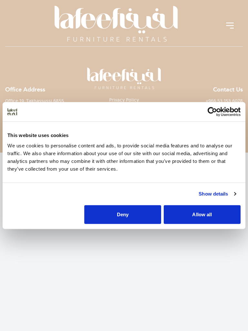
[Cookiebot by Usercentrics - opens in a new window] (212, 112)
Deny (123, 214)
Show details (213, 194)
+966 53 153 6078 (224, 100)
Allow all (202, 214)
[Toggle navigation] (230, 25)
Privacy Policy (124, 99)
